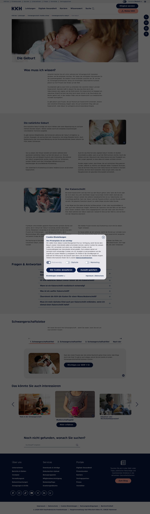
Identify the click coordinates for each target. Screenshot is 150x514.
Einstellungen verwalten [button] (54, 276)
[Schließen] (103, 237)
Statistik (74, 262)
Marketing (95, 262)
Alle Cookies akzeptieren (61, 270)
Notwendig (57, 262)
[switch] (68, 262)
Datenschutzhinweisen (84, 258)
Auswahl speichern (88, 270)
